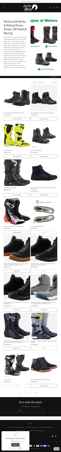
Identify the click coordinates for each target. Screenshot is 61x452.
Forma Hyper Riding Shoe (36, 150)
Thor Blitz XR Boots (8, 150)
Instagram (21, 427)
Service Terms (10, 427)
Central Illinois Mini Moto (32, 427)
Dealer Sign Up (30, 430)
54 (36, 392)
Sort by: (35, 82)
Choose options (17, 119)
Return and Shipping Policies (46, 427)
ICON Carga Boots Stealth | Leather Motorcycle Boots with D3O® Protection (16, 303)
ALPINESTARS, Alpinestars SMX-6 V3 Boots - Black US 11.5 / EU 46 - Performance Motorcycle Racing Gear (16, 341)
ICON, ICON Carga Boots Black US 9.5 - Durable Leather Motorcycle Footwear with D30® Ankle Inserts (16, 264)
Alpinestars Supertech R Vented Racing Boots (13, 226)
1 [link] (20, 392)
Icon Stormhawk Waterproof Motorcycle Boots (14, 113)
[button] (3, 7)
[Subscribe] (42, 411)
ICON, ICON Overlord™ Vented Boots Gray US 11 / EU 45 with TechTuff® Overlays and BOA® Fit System (43, 303)
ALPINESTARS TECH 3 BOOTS (10, 187)
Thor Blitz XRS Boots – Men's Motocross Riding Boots (42, 113)
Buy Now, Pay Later (21, 430)
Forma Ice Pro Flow (8, 379)
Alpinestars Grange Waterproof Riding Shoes (40, 379)
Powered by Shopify (35, 448)
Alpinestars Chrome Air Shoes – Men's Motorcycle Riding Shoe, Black (43, 188)
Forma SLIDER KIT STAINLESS (37, 226)
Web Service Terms (40, 430)
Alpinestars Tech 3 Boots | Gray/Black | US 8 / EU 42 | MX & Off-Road (43, 341)
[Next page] (40, 392)
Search (16, 427)
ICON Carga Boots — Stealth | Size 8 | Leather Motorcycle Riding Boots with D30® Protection (43, 264)
